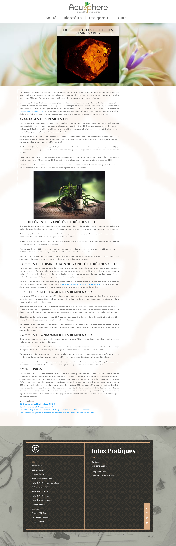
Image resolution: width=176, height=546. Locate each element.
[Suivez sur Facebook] (147, 509)
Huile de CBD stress (40, 492)
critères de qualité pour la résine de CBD (82, 284)
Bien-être (73, 18)
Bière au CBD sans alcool (42, 479)
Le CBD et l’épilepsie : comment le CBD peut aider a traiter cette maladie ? (56, 410)
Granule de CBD (38, 474)
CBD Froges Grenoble (40, 518)
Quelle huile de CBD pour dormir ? (36, 407)
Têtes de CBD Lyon (39, 522)
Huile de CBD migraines (41, 500)
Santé (51, 18)
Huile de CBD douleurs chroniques (46, 483)
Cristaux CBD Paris (39, 513)
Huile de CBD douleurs (41, 496)
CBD (122, 18)
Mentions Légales (99, 466)
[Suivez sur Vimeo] (147, 523)
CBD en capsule (38, 470)
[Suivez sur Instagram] (147, 518)
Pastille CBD (37, 466)
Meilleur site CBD (39, 505)
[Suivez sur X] (147, 513)
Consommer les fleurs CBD (32, 111)
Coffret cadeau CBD (40, 487)
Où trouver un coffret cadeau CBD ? (37, 404)
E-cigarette (100, 18)
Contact (95, 462)
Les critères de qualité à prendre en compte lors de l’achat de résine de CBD (57, 413)
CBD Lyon (36, 509)
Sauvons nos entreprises (102, 475)
